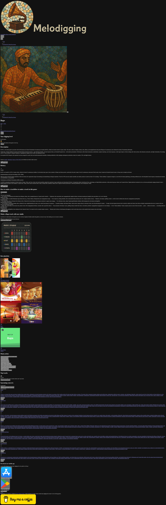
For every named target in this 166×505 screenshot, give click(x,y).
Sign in (2, 35)
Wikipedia (10, 159)
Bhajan (2, 421)
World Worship (4, 443)
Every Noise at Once (20, 493)
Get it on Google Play (5, 488)
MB (20, 159)
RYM (17, 159)
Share (2, 132)
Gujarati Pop (3, 452)
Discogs (14, 159)
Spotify (5, 159)
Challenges (13, 34)
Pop (4, 41)
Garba (2, 390)
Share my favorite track (5, 380)
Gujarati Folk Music (5, 432)
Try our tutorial (3, 192)
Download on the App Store (6, 478)
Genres (2, 34)
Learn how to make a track (6, 220)
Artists (10, 34)
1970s (4, 123)
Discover (2, 397)
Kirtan (2, 411)
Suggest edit (5, 186)
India (2, 123)
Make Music (6, 34)
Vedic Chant (3, 400)
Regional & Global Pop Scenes (9, 44)
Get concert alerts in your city (8, 387)
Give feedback (3, 491)
